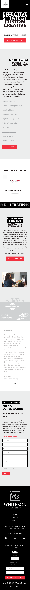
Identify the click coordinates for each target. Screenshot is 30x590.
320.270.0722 (17, 534)
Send (6, 474)
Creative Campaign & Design (12, 106)
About (15, 511)
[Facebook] (6, 538)
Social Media (6, 127)
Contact (15, 520)
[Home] (5, 4)
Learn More (9, 147)
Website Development (10, 114)
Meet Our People (15, 259)
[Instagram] (15, 538)
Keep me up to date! (15, 578)
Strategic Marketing (9, 101)
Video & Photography (9, 123)
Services (15, 517)
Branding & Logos (8, 110)
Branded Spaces (8, 140)
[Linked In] (24, 538)
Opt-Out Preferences (19, 586)
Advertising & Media (9, 132)
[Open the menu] (27, 4)
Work (15, 514)
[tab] (10, 193)
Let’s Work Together (15, 40)
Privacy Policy (9, 586)
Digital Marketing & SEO (10, 119)
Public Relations (7, 136)
